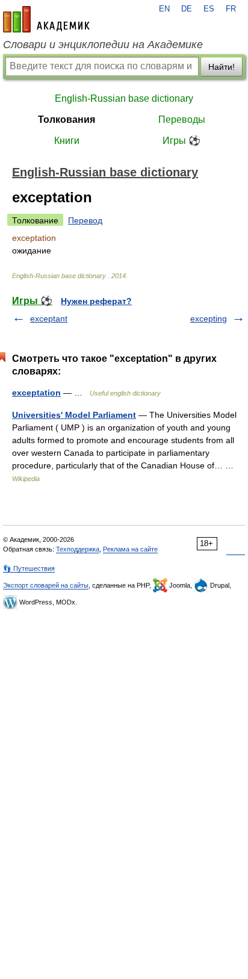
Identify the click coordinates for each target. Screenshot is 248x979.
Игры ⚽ (181, 140)
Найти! (221, 67)
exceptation (36, 392)
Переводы (181, 119)
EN (164, 9)
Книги (66, 140)
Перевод (85, 220)
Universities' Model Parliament (74, 415)
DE (186, 9)
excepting (208, 318)
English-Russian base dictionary (124, 98)
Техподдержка (77, 549)
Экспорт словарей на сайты (45, 585)
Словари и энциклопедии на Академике (103, 45)
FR (231, 9)
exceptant (48, 318)
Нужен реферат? (96, 301)
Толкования (66, 119)
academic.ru (46, 19)
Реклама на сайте (130, 549)
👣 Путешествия (29, 568)
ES (208, 9)
